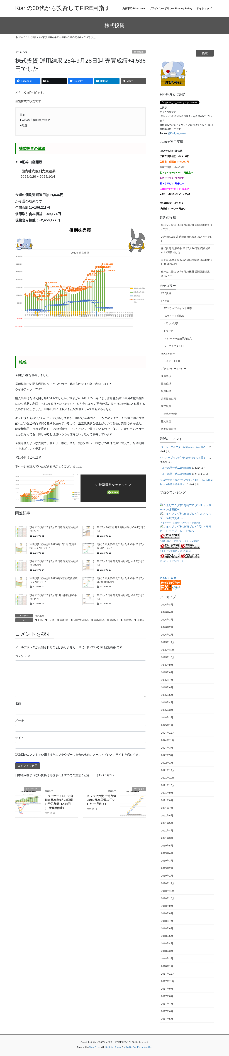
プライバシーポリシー (173, 368)
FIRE (40, 620)
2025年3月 (167, 710)
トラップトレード (165, 561)
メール (19, 720)
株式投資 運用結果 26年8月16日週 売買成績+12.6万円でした (185, 250)
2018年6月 (167, 928)
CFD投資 (166, 293)
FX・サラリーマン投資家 (189, 541)
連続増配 (128, 620)
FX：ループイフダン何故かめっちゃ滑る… (184, 447)
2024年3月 (167, 747)
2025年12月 (168, 642)
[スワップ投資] (133, 800)
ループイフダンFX (174, 346)
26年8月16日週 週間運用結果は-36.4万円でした (186, 238)
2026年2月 (167, 627)
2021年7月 (167, 808)
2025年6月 (167, 687)
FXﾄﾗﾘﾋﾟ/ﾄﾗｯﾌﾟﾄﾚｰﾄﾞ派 (169, 541)
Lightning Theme (113, 1047)
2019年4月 (167, 853)
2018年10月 (168, 898)
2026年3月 (167, 619)
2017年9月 (167, 988)
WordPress (94, 1047)
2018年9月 (167, 905)
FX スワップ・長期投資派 (189, 523)
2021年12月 (168, 770)
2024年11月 (167, 740)
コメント (22, 656)
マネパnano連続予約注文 (178, 338)
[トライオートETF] (28, 800)
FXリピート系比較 (174, 315)
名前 (18, 703)
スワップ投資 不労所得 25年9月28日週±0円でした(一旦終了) (101, 800)
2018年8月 (167, 913)
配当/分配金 (170, 413)
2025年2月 (167, 717)
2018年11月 (167, 890)
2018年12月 (168, 883)
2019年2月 (167, 868)
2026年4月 (167, 612)
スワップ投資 (171, 323)
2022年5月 (167, 755)
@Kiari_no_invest (177, 133)
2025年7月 (167, 679)
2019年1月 (167, 875)
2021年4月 (167, 830)
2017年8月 (167, 996)
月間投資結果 (168, 398)
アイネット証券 (168, 578)
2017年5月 (167, 1018)
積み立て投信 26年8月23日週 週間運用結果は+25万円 (186, 226)
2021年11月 (167, 777)
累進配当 (114, 620)
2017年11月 (167, 981)
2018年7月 (167, 920)
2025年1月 (167, 725)
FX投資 (165, 300)
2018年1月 (167, 966)
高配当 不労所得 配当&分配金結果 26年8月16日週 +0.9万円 (186, 262)
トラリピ (169, 330)
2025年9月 (167, 664)
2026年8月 (167, 604)
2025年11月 (167, 649)
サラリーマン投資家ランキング (172, 551)
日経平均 (64, 620)
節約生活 (166, 421)
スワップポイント (177, 561)
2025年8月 (167, 672)
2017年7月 (167, 1003)
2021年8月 (167, 800)
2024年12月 (168, 732)
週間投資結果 (168, 428)
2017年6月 (167, 1011)
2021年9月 (167, 792)
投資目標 (166, 391)
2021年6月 (167, 815)
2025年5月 (167, 695)
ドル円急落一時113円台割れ (175, 467)
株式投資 (138, 52)
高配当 (140, 620)
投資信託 (166, 383)
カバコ (51, 620)
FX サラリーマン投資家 (169, 523)
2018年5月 (167, 936)
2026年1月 (167, 634)
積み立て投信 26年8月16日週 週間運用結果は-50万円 (185, 273)
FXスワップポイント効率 (178, 308)
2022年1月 (167, 762)
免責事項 (166, 376)
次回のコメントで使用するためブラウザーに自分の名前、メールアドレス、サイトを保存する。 (79, 754)
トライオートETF (171, 361)
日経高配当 (99, 620)
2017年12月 (168, 973)
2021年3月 (167, 838)
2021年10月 (168, 785)
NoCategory (168, 353)
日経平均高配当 (81, 620)
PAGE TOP (220, 1021)
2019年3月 (167, 860)
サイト (19, 737)
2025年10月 (168, 657)
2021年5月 (167, 823)
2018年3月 (167, 951)
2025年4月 (167, 702)
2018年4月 (167, 943)
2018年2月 (167, 958)
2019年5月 (167, 845)
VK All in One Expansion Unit (138, 1047)
